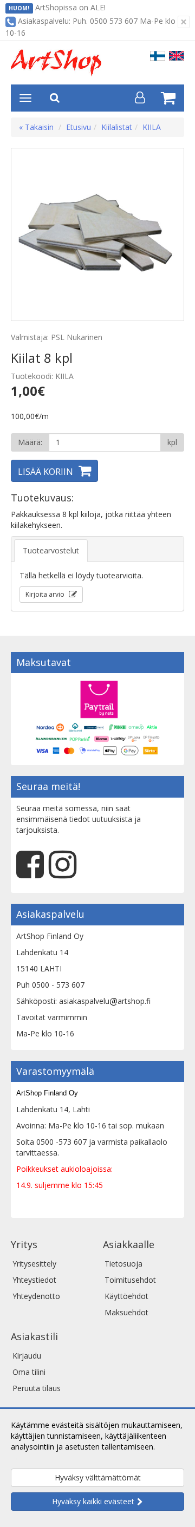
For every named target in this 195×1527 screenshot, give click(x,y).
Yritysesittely (34, 1263)
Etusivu (78, 127)
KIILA (151, 127)
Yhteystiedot (34, 1280)
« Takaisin (36, 127)
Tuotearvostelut (51, 550)
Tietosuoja (123, 1263)
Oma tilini (29, 1372)
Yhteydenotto (36, 1296)
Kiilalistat (116, 127)
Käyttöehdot (126, 1296)
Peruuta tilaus (36, 1388)
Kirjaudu (26, 1355)
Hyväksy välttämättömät (98, 1477)
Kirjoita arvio (45, 594)
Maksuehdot (126, 1312)
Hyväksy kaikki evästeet (93, 1501)
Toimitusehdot (130, 1280)
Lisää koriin (45, 472)
